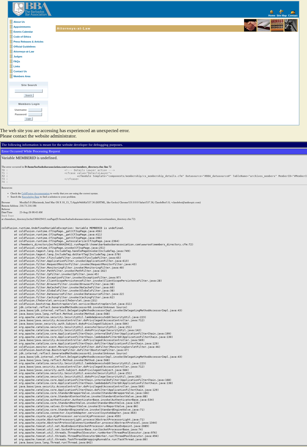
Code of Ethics (22, 36)
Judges (17, 56)
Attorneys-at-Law (23, 51)
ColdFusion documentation (36, 193)
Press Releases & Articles (28, 41)
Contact (293, 15)
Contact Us (20, 71)
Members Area (21, 76)
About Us (19, 21)
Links (16, 66)
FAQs (16, 61)
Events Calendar (23, 31)
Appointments (22, 26)
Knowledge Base (30, 197)
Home (271, 15)
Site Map (282, 15)
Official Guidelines (24, 46)
